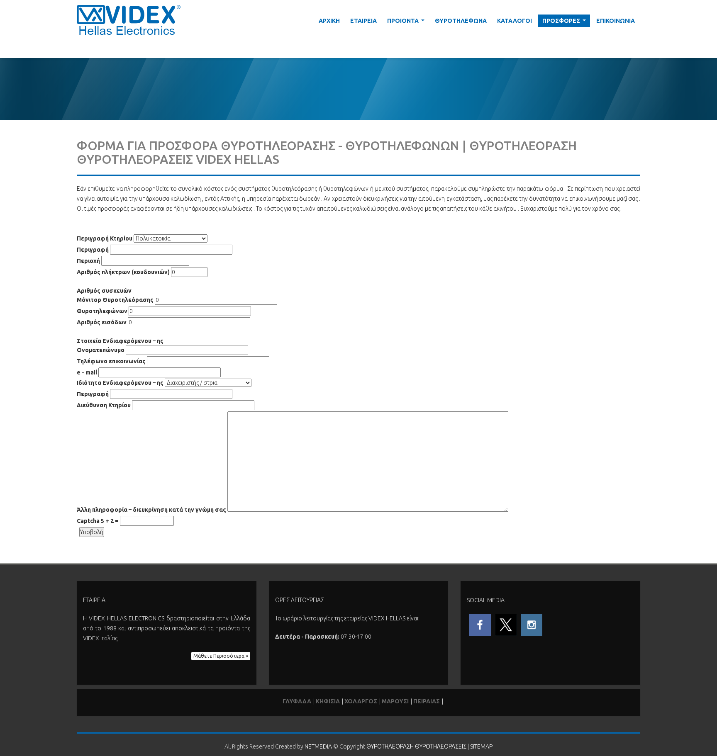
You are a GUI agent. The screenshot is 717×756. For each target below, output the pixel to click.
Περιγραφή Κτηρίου (104, 238)
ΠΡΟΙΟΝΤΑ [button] (407, 22)
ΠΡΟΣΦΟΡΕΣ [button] (565, 22)
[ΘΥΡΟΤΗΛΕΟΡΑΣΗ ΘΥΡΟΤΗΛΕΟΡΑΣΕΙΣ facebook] (480, 624)
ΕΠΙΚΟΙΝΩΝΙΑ (615, 20)
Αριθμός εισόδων (102, 322)
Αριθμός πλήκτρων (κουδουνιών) (123, 272)
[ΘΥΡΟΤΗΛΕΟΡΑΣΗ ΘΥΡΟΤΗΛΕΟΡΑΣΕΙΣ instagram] (531, 624)
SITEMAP (481, 746)
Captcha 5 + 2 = (98, 521)
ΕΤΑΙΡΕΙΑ (363, 20)
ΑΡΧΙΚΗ (329, 20)
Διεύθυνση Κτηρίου (104, 405)
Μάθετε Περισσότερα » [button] (220, 656)
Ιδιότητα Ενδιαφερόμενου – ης (120, 382)
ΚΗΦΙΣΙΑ (328, 701)
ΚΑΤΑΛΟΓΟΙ (514, 20)
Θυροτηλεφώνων (102, 311)
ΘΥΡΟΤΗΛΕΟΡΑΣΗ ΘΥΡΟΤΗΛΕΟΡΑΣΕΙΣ (416, 746)
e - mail (87, 372)
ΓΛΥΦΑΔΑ (297, 701)
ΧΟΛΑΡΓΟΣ (360, 701)
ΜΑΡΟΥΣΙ (395, 701)
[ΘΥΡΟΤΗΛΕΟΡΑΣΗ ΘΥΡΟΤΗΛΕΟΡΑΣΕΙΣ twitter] (506, 624)
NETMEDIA (318, 746)
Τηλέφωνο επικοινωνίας (111, 361)
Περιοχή (88, 261)
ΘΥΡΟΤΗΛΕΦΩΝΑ (461, 20)
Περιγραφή (93, 249)
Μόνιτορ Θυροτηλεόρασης (115, 300)
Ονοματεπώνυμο (100, 350)
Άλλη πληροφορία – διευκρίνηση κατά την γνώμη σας (151, 509)
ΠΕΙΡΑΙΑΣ (426, 701)
